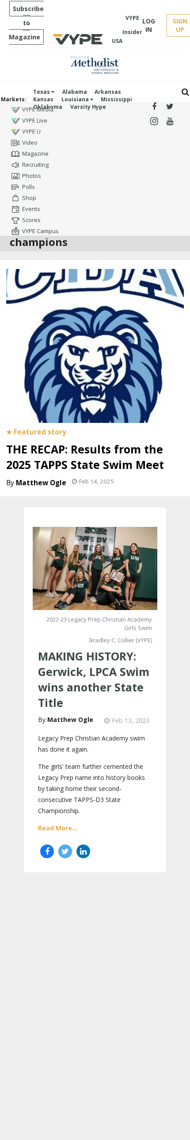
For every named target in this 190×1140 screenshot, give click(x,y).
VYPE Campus (40, 231)
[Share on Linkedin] (83, 851)
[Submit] (185, 92)
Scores (31, 220)
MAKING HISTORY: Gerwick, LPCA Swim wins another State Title (93, 679)
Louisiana (75, 99)
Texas (42, 92)
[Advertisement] (95, 976)
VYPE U (31, 131)
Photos (31, 176)
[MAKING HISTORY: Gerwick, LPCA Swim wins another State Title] (95, 567)
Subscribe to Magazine (26, 22)
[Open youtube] (170, 121)
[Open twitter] (170, 107)
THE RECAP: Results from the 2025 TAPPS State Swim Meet (85, 456)
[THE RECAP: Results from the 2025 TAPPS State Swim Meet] (95, 345)
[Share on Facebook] (47, 851)
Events (31, 209)
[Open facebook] (154, 107)
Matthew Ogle (41, 482)
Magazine (35, 153)
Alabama (74, 92)
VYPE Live (34, 120)
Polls (28, 187)
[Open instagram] (154, 121)
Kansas (43, 99)
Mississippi (116, 99)
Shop (29, 198)
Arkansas (108, 92)
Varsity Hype (88, 107)
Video (30, 142)
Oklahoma (47, 107)
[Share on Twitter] (65, 851)
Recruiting (35, 165)
